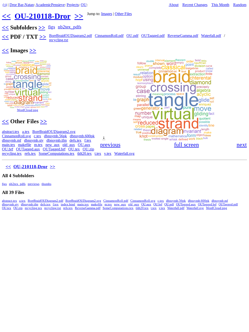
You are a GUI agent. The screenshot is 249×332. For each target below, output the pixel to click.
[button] (243, 63)
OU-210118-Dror (43, 16)
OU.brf (7, 149)
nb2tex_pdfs (17, 184)
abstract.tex (10, 132)
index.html (68, 204)
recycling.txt (58, 40)
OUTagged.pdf (153, 36)
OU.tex (74, 149)
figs (51, 26)
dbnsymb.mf (11, 140)
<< (6, 16)
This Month (220, 5)
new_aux (52, 145)
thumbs (46, 184)
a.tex (25, 132)
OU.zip (88, 149)
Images (106, 14)
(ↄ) (5, 5)
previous (110, 144)
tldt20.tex (84, 153)
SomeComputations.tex (56, 153)
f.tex (87, 140)
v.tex (107, 153)
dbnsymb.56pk (55, 136)
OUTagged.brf (54, 149)
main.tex (8, 145)
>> (78, 16)
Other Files (123, 14)
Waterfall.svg (124, 153)
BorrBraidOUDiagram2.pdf (70, 36)
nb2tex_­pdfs (69, 26)
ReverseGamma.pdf (183, 36)
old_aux (68, 145)
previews (33, 184)
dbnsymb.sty (34, 140)
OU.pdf (132, 36)
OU (84, 5)
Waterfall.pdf (211, 36)
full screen (186, 144)
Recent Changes (194, 5)
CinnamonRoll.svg (16, 136)
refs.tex (30, 153)
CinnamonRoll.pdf (109, 36)
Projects (73, 5)
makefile (24, 145)
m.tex (38, 145)
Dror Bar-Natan (21, 5)
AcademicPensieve (50, 5)
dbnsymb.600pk (82, 136)
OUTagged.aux (28, 149)
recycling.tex (12, 153)
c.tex (37, 136)
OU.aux (84, 145)
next (242, 144)
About (173, 5)
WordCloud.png (27, 110)
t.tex (98, 153)
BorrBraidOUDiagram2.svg (53, 132)
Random (239, 5)
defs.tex (75, 140)
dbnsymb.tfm (56, 140)
